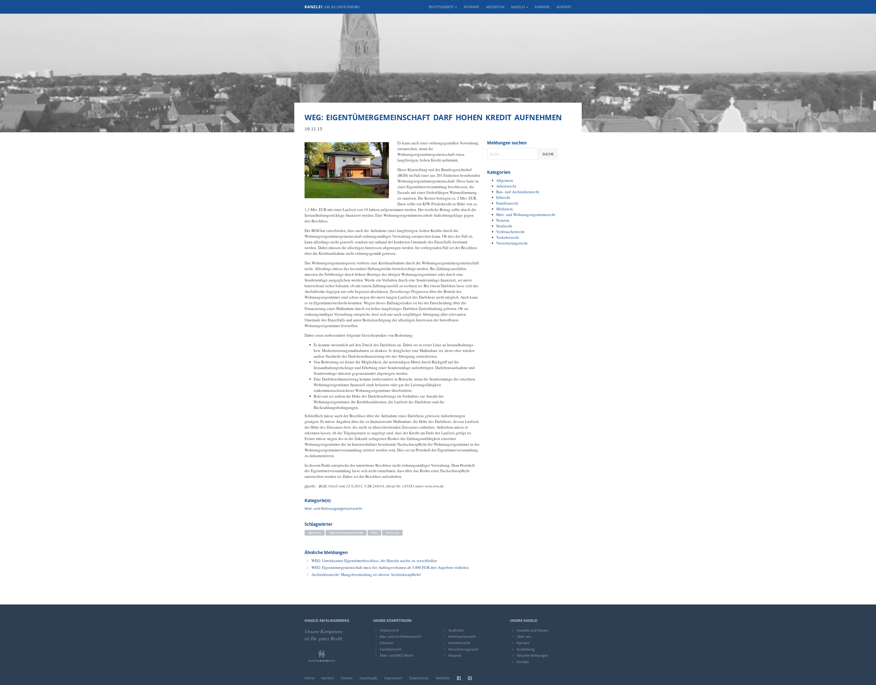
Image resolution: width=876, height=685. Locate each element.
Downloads (368, 678)
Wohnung (392, 533)
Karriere (542, 7)
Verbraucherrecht (510, 231)
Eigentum (314, 533)
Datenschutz (419, 678)
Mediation (495, 7)
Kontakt (564, 7)
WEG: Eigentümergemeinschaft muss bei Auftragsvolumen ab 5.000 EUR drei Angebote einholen (390, 567)
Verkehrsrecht (507, 237)
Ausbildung (525, 649)
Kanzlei (332, 6)
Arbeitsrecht (506, 186)
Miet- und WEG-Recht (396, 655)
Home (309, 678)
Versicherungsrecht (512, 243)
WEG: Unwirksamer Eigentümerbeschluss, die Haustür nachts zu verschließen (374, 560)
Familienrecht (507, 203)
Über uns (524, 636)
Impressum (393, 678)
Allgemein (504, 180)
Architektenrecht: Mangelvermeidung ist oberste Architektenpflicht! (366, 574)
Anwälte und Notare (532, 630)
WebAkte (443, 678)
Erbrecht (503, 197)
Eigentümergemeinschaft (346, 533)
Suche (547, 154)
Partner (346, 678)
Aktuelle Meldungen (532, 655)
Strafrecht (504, 226)
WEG (374, 533)
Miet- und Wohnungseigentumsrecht (333, 508)
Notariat (471, 7)
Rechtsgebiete (442, 7)
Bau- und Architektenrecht (517, 191)
